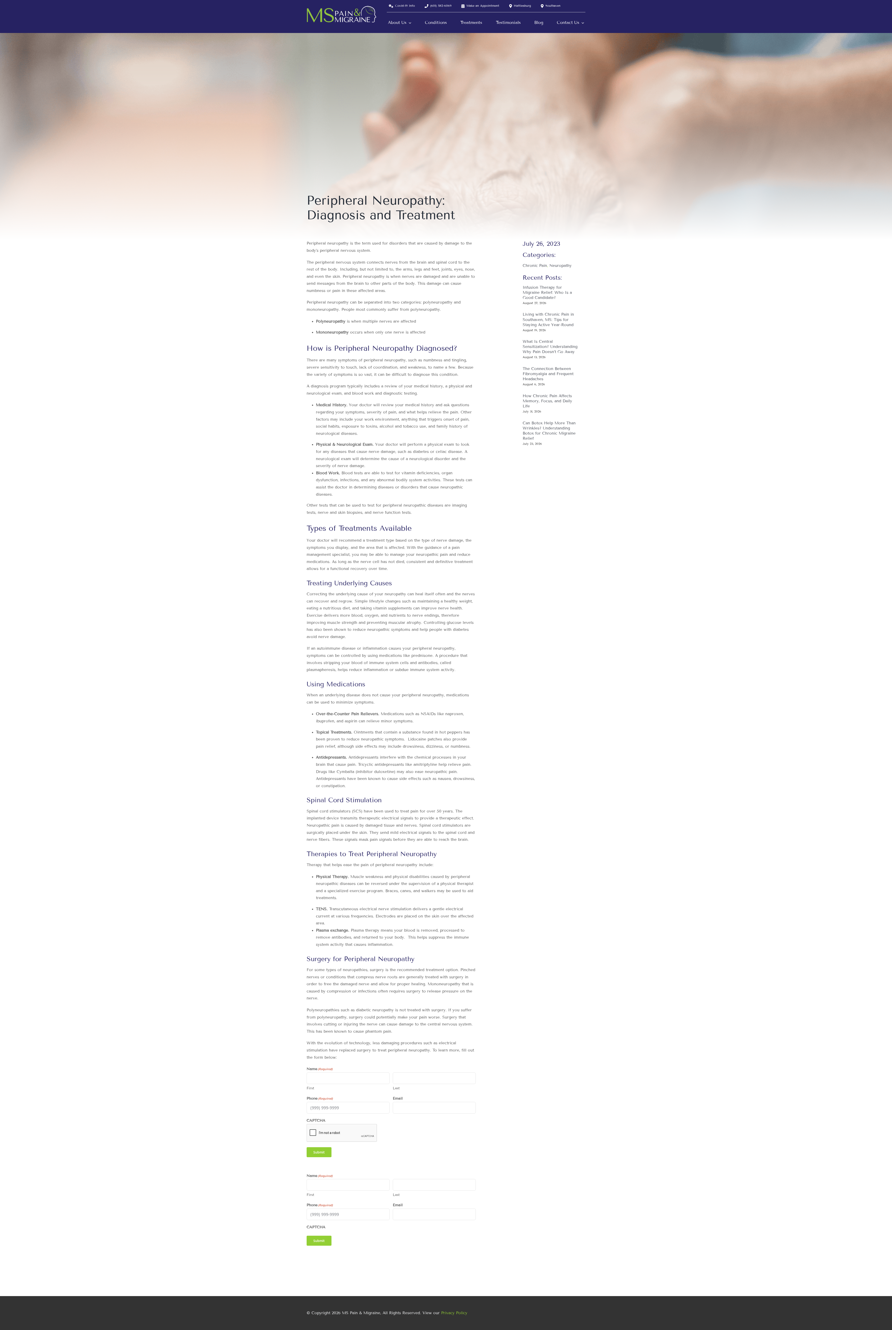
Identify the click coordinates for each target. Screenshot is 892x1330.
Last (396, 1088)
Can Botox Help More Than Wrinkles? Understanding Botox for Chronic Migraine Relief (549, 431)
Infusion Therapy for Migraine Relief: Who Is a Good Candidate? (547, 292)
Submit (319, 1152)
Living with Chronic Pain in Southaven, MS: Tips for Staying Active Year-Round (548, 319)
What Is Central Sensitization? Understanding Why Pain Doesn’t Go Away (550, 346)
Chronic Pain (535, 265)
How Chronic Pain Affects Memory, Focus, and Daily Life (547, 401)
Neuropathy (560, 265)
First (310, 1088)
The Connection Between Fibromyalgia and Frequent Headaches (548, 373)
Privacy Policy (454, 1312)
